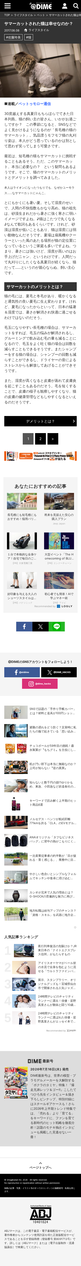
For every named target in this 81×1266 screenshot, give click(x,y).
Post (40, 626)
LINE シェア (57, 626)
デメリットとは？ (40, 421)
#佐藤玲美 (13, 37)
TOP (7, 15)
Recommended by (45, 606)
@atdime (24, 672)
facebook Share (24, 626)
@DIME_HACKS (62, 672)
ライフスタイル (23, 15)
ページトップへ (40, 1167)
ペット (41, 15)
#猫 (28, 37)
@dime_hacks (43, 683)
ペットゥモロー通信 (34, 103)
